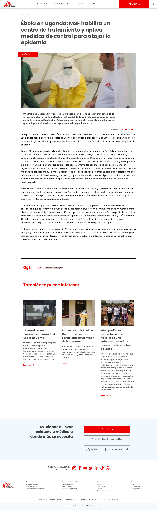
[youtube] (85, 468)
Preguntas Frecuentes (64, 506)
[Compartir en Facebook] (123, 129)
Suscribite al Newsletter (107, 439)
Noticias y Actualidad (70, 482)
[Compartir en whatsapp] (129, 129)
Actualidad (32, 15)
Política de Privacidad (81, 506)
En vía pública (136, 489)
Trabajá (134, 482)
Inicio (23, 15)
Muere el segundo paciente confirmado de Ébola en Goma (39, 334)
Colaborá (101, 482)
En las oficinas (136, 486)
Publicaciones (66, 486)
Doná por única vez (104, 491)
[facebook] (80, 468)
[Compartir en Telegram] (132, 129)
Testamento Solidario (105, 486)
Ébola (40, 268)
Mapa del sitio (96, 506)
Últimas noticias (67, 484)
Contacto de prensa (69, 489)
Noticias (42, 15)
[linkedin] (96, 468)
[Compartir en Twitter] (126, 129)
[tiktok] (102, 468)
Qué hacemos (31, 486)
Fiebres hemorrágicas (54, 268)
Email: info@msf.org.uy (89, 499)
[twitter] (91, 468)
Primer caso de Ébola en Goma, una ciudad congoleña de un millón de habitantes (78, 336)
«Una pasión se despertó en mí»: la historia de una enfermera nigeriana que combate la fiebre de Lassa (116, 340)
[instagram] (74, 468)
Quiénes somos (32, 484)
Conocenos (30, 482)
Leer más (27, 365)
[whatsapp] (108, 468)
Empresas (100, 489)
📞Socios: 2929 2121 (111, 499)
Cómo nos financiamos (35, 489)
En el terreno (135, 484)
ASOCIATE (134, 4)
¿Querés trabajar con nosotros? (107, 449)
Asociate (107, 429)
